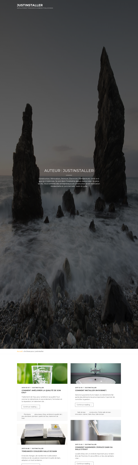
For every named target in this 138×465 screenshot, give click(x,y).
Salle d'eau (91, 414)
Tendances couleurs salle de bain (39, 451)
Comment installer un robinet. (91, 390)
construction (93, 412)
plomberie (28, 416)
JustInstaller (30, 5)
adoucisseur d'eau (40, 414)
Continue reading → (31, 407)
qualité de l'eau (43, 416)
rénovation (78, 414)
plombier (35, 416)
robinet (85, 414)
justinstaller (38, 387)
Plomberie (27, 414)
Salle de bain (81, 412)
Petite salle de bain (104, 412)
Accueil (20, 351)
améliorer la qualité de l (54, 414)
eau (23, 416)
